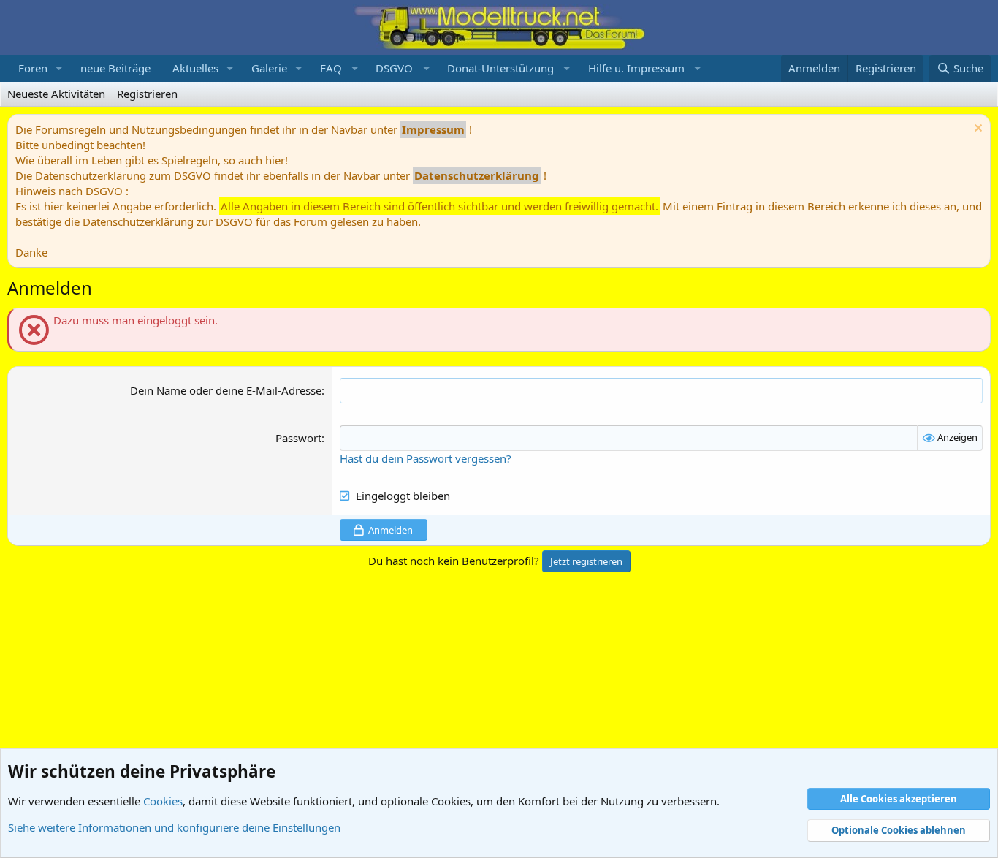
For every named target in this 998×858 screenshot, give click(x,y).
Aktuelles (195, 68)
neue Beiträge (115, 68)
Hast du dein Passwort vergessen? (425, 458)
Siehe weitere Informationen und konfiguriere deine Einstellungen (174, 827)
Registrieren (147, 93)
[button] (59, 68)
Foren (32, 68)
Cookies (163, 801)
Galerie (269, 68)
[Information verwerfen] (976, 129)
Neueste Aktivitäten (56, 93)
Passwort (298, 437)
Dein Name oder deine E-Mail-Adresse (225, 390)
